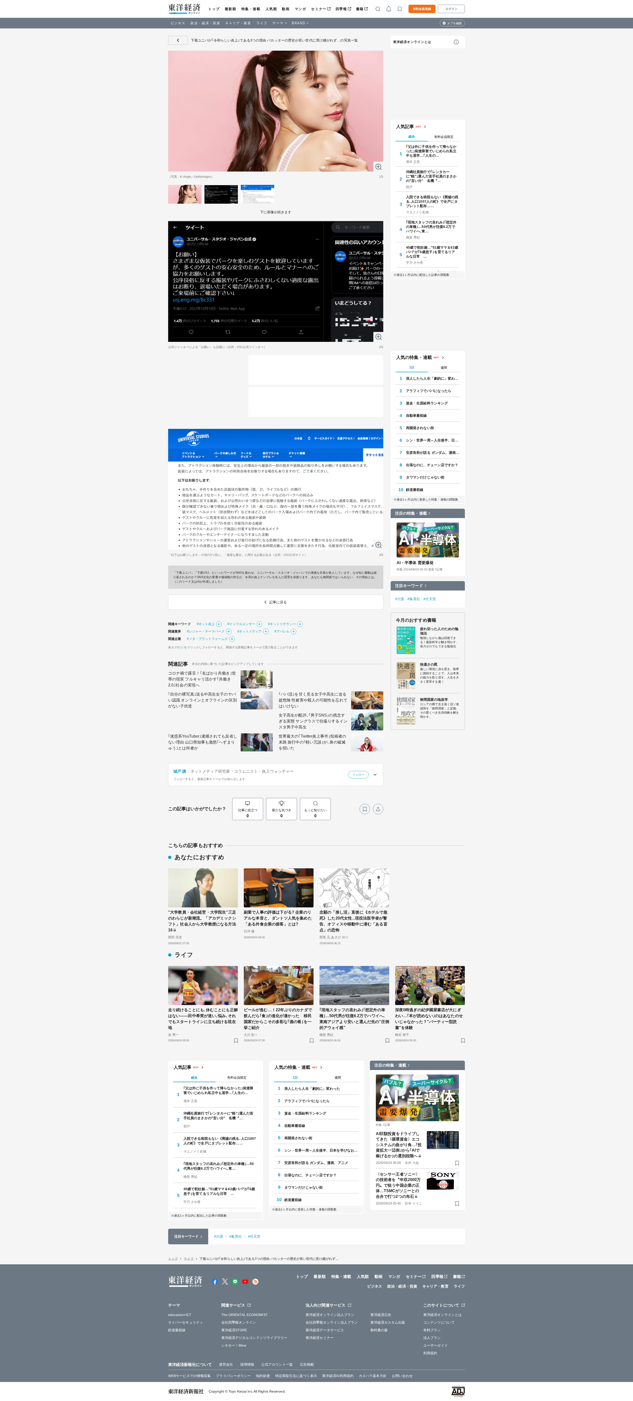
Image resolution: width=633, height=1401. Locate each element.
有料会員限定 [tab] (443, 137)
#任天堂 (430, 599)
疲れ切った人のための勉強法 (439, 631)
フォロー (358, 774)
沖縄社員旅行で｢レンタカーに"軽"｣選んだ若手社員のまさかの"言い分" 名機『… (431, 176)
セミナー (318, 9)
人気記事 (405, 126)
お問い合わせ (402, 1376)
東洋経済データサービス (325, 1330)
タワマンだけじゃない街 (425, 477)
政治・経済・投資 (205, 23)
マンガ (300, 9)
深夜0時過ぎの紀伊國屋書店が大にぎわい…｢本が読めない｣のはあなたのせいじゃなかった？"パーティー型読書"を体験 (429, 1019)
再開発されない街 (420, 428)
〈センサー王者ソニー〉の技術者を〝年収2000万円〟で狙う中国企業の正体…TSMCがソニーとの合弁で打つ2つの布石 (398, 1185)
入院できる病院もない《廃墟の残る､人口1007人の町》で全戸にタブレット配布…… (432, 201)
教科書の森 (379, 1330)
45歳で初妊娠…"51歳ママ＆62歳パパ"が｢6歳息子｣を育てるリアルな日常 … (432, 251)
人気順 (271, 9)
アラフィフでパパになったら (428, 391)
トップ (214, 9)
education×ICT (179, 1315)
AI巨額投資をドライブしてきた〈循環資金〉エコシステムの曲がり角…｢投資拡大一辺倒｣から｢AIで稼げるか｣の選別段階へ (399, 1145)
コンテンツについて (439, 1322)
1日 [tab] (411, 367)
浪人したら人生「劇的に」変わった (433, 378)
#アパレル (281, 631)
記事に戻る (178, 40)
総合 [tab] (411, 136)
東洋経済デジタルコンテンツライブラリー (254, 1338)
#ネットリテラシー (282, 624)
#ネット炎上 (206, 624)
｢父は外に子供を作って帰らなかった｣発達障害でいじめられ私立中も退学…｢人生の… (431, 151)
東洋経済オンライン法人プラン (330, 1315)
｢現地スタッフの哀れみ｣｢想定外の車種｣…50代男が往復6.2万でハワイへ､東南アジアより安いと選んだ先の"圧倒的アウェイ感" (354, 1019)
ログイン (451, 9)
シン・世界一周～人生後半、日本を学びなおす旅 (433, 440)
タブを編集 (454, 23)
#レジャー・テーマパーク (205, 631)
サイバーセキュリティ (185, 1322)
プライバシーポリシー (233, 1376)
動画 (286, 9)
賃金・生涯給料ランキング (427, 403)
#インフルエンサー (241, 624)
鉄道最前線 (415, 490)
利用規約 (430, 1353)
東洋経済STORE (234, 1330)
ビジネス (178, 23)
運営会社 (226, 1364)
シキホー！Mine (234, 1345)
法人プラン (432, 1338)
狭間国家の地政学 (434, 699)
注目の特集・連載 (411, 513)
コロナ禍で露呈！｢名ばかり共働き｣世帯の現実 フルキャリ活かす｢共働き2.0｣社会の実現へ (202, 679)
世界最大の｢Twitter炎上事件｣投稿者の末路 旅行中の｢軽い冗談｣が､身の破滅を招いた (312, 742)
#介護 (399, 599)
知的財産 (263, 1376)
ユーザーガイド (435, 1345)
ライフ (262, 23)
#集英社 (413, 599)
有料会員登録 (422, 9)
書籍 (360, 9)
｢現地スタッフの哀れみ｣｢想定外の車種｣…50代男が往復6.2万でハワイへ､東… (431, 226)
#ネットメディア (249, 631)
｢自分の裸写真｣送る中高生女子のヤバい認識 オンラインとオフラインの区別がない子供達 (202, 700)
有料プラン (432, 1330)
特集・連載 (251, 9)
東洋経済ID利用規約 (338, 1376)
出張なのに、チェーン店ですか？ (432, 465)
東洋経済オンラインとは (412, 42)
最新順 (230, 9)
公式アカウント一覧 (277, 1364)
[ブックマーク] (365, 809)
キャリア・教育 (238, 23)
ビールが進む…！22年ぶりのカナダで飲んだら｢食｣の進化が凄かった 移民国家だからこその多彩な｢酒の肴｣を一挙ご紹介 (278, 1019)
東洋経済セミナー (320, 1338)
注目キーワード (409, 586)
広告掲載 (307, 1364)
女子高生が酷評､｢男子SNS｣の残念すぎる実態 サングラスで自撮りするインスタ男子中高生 (313, 721)
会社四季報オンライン (238, 1322)
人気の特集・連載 (414, 357)
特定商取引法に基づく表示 (296, 1376)
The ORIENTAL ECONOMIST (244, 1315)
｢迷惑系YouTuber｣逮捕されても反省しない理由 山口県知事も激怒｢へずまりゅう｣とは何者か (202, 742)
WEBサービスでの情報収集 (189, 1376)
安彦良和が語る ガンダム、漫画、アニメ (433, 453)
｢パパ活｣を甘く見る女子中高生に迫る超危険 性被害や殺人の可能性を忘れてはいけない (313, 700)
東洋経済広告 (380, 1315)
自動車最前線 (416, 415)
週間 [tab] (444, 368)
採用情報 (247, 1364)
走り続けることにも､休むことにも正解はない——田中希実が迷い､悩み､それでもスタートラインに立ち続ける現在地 (203, 1019)
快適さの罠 (429, 664)
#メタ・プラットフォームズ (207, 639)
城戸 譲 (179, 771)
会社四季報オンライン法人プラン (332, 1322)
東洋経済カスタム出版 (387, 1322)
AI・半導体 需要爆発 (415, 563)
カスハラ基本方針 (373, 1376)
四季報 (341, 9)
